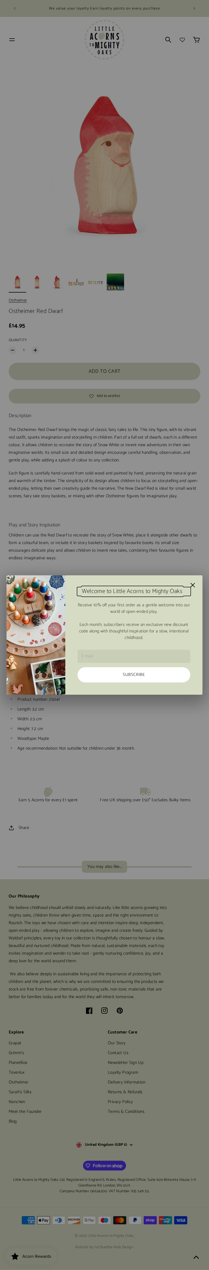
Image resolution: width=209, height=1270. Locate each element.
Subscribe (134, 674)
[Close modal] (192, 585)
